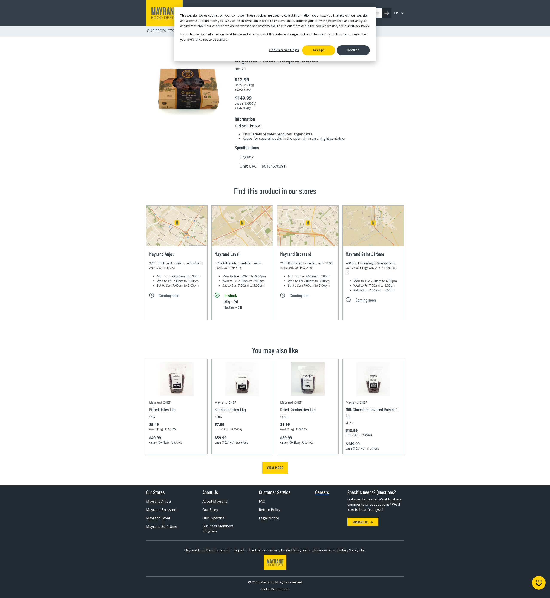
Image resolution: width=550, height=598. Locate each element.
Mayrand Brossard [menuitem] (161, 509)
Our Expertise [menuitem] (213, 518)
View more (275, 468)
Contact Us (360, 521)
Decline (353, 50)
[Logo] (275, 562)
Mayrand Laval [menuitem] (158, 518)
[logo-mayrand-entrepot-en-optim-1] (164, 13)
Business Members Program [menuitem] (217, 529)
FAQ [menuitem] (262, 501)
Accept (319, 50)
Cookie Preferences (275, 589)
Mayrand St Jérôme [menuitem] (161, 526)
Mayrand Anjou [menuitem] (158, 501)
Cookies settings (284, 50)
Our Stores (155, 492)
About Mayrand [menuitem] (215, 501)
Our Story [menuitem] (210, 509)
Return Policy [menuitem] (269, 509)
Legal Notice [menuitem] (269, 518)
